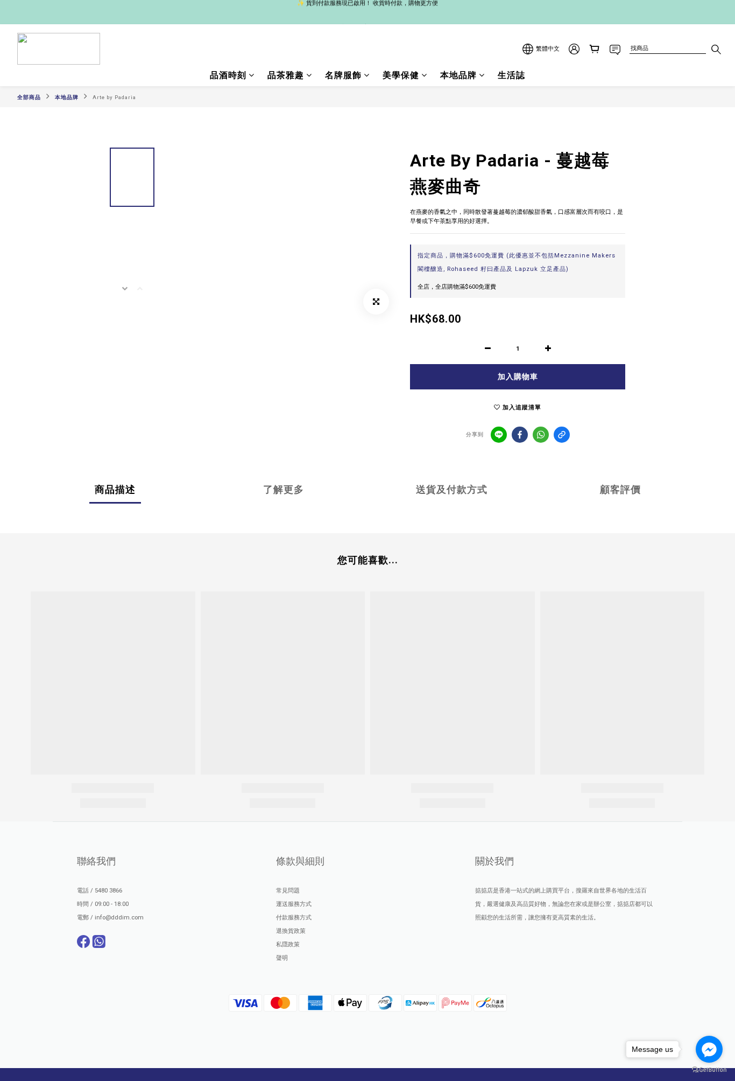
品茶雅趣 (285, 75)
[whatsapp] (541, 435)
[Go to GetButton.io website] (709, 1069)
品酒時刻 (228, 75)
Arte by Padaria (114, 97)
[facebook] (520, 435)
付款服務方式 (294, 917)
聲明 (282, 957)
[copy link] (562, 435)
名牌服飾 (343, 75)
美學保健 (401, 75)
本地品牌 (458, 75)
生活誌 (511, 75)
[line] (499, 435)
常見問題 (288, 890)
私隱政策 (288, 944)
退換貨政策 (291, 930)
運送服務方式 (294, 904)
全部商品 (29, 97)
